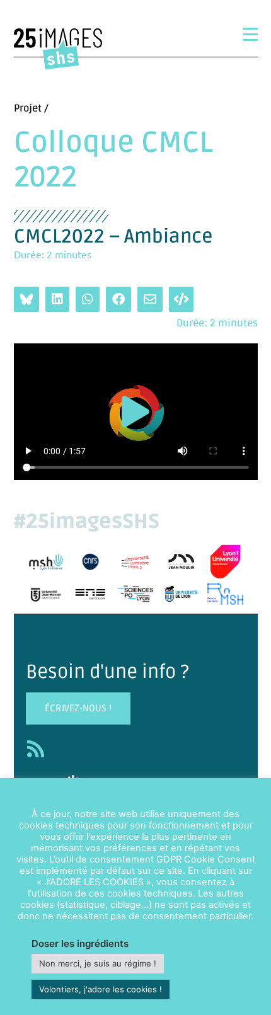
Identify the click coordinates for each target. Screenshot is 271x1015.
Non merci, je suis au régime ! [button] (97, 963)
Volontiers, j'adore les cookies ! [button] (100, 989)
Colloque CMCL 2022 (113, 160)
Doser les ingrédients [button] (80, 943)
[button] (135, 412)
